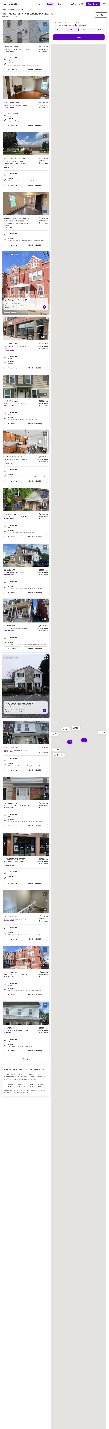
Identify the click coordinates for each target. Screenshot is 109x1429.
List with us (78, 4)
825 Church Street (11, 972)
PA (9, 9)
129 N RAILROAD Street (13, 457)
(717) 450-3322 (9, 51)
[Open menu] (104, 4)
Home (4, 9)
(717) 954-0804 (9, 107)
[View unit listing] (44, 307)
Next (79, 37)
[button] (102, 732)
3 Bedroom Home (11, 46)
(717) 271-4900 (9, 227)
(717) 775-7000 (9, 518)
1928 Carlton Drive (11, 803)
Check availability (35, 69)
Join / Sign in (93, 4)
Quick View (12, 69)
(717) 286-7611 (8, 752)
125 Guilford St (9, 570)
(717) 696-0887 (9, 921)
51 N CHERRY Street (11, 514)
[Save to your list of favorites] (45, 24)
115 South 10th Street (12, 102)
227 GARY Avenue (11, 401)
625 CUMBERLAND (11, 344)
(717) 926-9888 (9, 807)
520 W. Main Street (11, 1028)
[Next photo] (47, 31)
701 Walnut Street (10, 916)
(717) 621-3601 (8, 1032)
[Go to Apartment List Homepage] (10, 4)
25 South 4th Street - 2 (13, 747)
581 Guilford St (9, 626)
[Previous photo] (4, 31)
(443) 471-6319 (9, 405)
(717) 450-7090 (9, 350)
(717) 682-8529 (8, 463)
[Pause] (46, 254)
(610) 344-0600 (9, 574)
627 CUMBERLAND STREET (14, 859)
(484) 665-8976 (9, 167)
